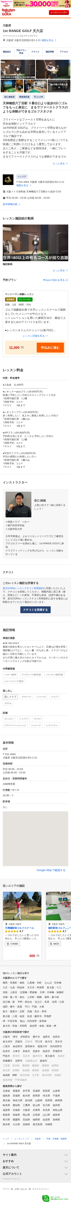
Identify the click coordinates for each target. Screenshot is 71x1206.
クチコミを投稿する (35, 609)
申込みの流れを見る (54, 280)
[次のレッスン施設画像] (67, 925)
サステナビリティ (40, 1189)
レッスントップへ (59, 12)
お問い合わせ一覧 (22, 1189)
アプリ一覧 (8, 1189)
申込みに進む (50, 347)
